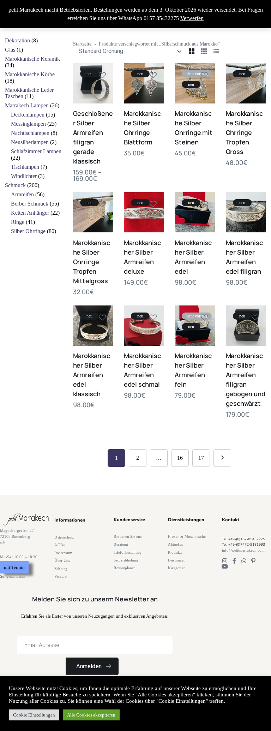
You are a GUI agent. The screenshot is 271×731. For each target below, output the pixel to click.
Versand (60, 576)
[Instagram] (225, 561)
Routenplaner (124, 568)
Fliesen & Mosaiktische (186, 536)
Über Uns (62, 560)
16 (180, 458)
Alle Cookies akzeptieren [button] (91, 715)
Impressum (63, 553)
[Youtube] (225, 566)
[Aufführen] (216, 51)
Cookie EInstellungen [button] (34, 715)
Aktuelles (175, 544)
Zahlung (60, 568)
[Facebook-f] (234, 561)
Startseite (82, 44)
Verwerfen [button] (192, 18)
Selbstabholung (126, 560)
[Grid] (191, 51)
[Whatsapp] (244, 561)
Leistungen (176, 560)
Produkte (175, 552)
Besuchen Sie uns (128, 536)
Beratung (121, 544)
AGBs (59, 545)
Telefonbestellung (127, 552)
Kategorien (176, 568)
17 (201, 458)
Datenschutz (64, 537)
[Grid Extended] (203, 51)
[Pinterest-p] (253, 561)
